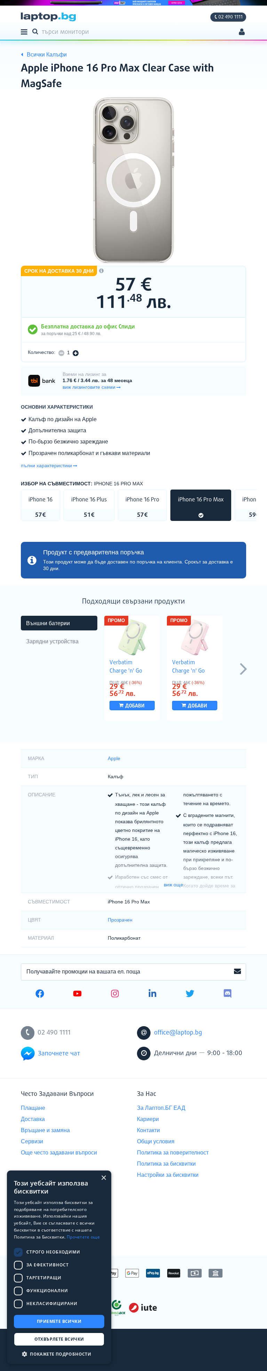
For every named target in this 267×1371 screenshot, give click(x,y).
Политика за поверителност (173, 1153)
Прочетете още (83, 1237)
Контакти (148, 1130)
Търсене (36, 31)
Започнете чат (59, 1054)
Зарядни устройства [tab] (52, 641)
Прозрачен (120, 920)
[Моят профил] (241, 32)
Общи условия (156, 1141)
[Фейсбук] (39, 994)
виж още (173, 884)
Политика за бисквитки (166, 1164)
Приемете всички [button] (59, 1321)
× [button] (103, 1178)
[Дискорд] (227, 994)
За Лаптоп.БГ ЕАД (161, 1108)
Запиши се (237, 972)
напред (243, 668)
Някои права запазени (45, 1353)
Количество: (41, 352)
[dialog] (59, 1267)
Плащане (33, 1108)
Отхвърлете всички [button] (59, 1339)
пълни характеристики (46, 465)
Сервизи (32, 1141)
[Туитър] (190, 994)
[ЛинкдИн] (152, 994)
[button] (59, 1353)
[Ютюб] (77, 994)
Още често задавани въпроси (59, 1153)
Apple (114, 758)
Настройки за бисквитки (168, 1175)
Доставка (33, 1119)
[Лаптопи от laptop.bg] (48, 17)
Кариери (148, 1119)
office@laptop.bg (178, 1033)
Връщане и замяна (45, 1130)
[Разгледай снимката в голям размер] (133, 180)
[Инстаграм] (115, 994)
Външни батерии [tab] (48, 623)
